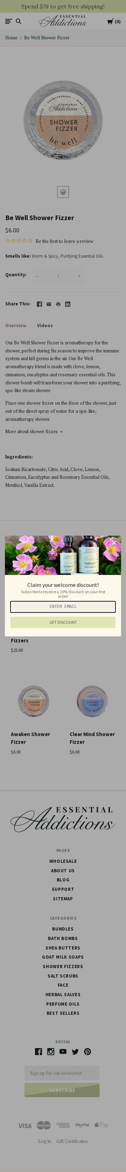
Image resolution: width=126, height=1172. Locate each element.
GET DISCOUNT (63, 622)
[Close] (114, 542)
